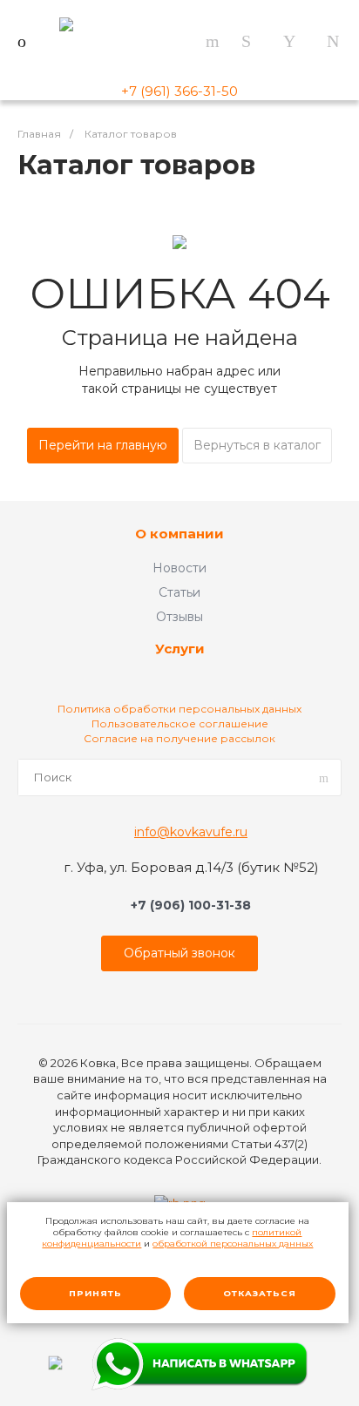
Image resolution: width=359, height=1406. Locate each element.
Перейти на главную (102, 445)
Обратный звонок (179, 953)
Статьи (179, 592)
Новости (179, 568)
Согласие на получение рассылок (179, 738)
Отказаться (259, 1293)
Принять (95, 1293)
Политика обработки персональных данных (179, 708)
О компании (179, 534)
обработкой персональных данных (232, 1243)
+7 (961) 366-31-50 (179, 91)
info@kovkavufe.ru (190, 832)
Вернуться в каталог (257, 445)
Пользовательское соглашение (179, 723)
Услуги (180, 649)
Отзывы (179, 617)
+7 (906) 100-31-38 (191, 905)
